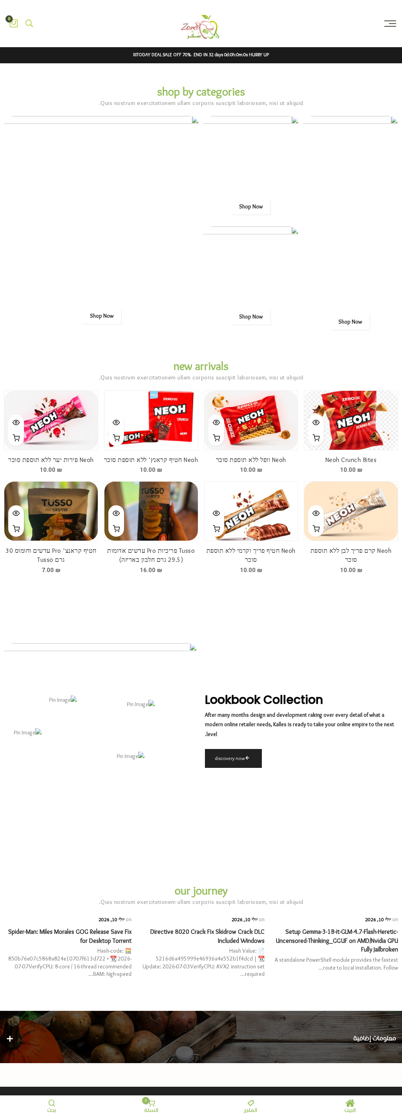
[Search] (29, 23)
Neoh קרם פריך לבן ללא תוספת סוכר (351, 555)
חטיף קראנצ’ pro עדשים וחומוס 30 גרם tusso (51, 555)
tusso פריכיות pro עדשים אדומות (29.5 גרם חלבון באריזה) (151, 555)
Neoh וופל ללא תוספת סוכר (251, 460)
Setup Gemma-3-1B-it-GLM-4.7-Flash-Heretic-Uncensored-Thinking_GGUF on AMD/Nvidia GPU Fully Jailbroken (337, 941)
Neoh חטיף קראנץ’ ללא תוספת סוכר (151, 460)
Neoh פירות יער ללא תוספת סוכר (51, 460)
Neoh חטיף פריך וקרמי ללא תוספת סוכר (251, 555)
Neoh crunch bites (351, 460)
